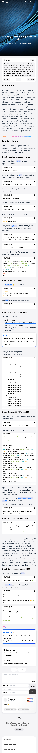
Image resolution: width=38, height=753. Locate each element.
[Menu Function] (35, 2)
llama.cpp (5, 150)
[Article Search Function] (26, 2)
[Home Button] (7, 2)
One (19, 654)
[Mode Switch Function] (30, 2)
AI (14, 671)
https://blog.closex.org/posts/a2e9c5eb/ (15, 665)
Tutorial (22, 671)
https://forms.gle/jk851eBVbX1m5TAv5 (20, 324)
